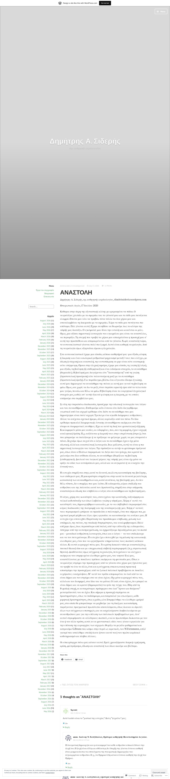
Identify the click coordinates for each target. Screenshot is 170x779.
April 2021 (46, 524)
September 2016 (44, 698)
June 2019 (46, 594)
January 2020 (45, 571)
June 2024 (46, 403)
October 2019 (44, 581)
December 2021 (44, 498)
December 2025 (44, 346)
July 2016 (47, 705)
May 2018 (47, 635)
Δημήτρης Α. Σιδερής (85, 141)
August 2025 (45, 359)
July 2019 (46, 590)
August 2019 (46, 587)
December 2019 (44, 575)
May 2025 (46, 368)
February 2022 (44, 492)
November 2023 (44, 425)
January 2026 (45, 343)
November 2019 (44, 578)
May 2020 (46, 559)
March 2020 (45, 565)
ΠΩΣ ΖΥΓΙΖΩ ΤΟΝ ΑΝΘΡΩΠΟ (75, 685)
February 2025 (44, 378)
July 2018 (47, 628)
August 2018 (46, 625)
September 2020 (43, 546)
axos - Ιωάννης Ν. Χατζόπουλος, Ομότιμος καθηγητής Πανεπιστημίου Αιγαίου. (110, 737)
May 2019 (46, 597)
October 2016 (45, 695)
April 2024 (46, 409)
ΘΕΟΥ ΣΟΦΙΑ (139, 685)
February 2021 (44, 530)
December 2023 (44, 422)
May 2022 (46, 482)
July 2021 (46, 514)
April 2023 (46, 447)
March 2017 (45, 679)
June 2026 (46, 327)
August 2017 (45, 663)
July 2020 (46, 552)
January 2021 (45, 533)
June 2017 (47, 670)
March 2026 (45, 336)
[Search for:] (41, 306)
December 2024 (44, 384)
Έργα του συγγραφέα (45, 290)
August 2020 (45, 549)
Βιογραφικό (49, 293)
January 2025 (45, 381)
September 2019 (43, 584)
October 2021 (44, 505)
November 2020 (44, 540)
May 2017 (46, 673)
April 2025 (46, 371)
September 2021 (43, 508)
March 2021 (45, 527)
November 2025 (44, 349)
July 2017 (46, 667)
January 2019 (46, 609)
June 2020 (46, 556)
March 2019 (46, 603)
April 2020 (47, 562)
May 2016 (47, 711)
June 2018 (46, 632)
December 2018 (45, 613)
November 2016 (45, 692)
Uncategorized (78, 286)
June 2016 (46, 708)
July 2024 (46, 400)
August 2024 (45, 397)
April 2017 (47, 676)
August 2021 (45, 511)
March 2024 (45, 412)
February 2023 (44, 454)
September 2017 (44, 660)
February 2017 (45, 683)
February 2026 (44, 340)
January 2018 (46, 648)
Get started (105, 3)
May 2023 (46, 444)
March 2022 (45, 489)
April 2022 (46, 486)
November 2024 (44, 387)
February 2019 (44, 606)
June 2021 (46, 517)
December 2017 (45, 651)
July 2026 (46, 324)
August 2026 (45, 320)
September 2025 (43, 355)
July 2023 (46, 438)
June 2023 (46, 441)
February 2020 (44, 568)
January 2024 (45, 419)
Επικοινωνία (49, 296)
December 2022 (44, 460)
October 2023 (44, 428)
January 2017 (45, 686)
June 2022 (46, 479)
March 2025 (45, 374)
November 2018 (45, 616)
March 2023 (45, 451)
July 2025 (46, 362)
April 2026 (46, 333)
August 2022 (45, 473)
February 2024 (44, 416)
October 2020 (44, 543)
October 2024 (44, 390)
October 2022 (44, 467)
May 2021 (46, 521)
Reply (67, 727)
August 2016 (46, 702)
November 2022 (44, 463)
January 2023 (45, 457)
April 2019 (46, 600)
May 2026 (46, 330)
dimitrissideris (65, 286)
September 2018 (44, 622)
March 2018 (46, 641)
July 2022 (46, 476)
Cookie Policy (50, 773)
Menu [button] (162, 11)
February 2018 (45, 644)
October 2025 (44, 352)
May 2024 (46, 406)
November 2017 (44, 654)
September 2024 (43, 393)
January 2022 (45, 495)
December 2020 (44, 536)
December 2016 (44, 689)
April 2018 (47, 638)
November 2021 (44, 501)
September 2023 (43, 432)
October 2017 (46, 657)
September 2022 (43, 470)
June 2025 (46, 365)
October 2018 (45, 619)
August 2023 (45, 435)
